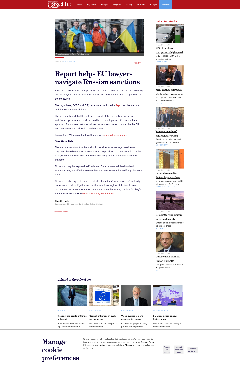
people (159, 103)
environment (162, 61)
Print (138, 63)
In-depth (104, 4)
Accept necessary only (179, 350)
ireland (160, 228)
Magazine (117, 4)
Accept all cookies (167, 350)
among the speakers (115, 135)
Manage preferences (192, 349)
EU (175, 187)
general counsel (164, 187)
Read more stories (61, 212)
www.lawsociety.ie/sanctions (98, 193)
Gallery (129, 4)
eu (167, 310)
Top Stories (91, 4)
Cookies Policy (147, 342)
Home (79, 4)
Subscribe (166, 4)
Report (119, 105)
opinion (61, 310)
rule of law (69, 61)
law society (162, 145)
